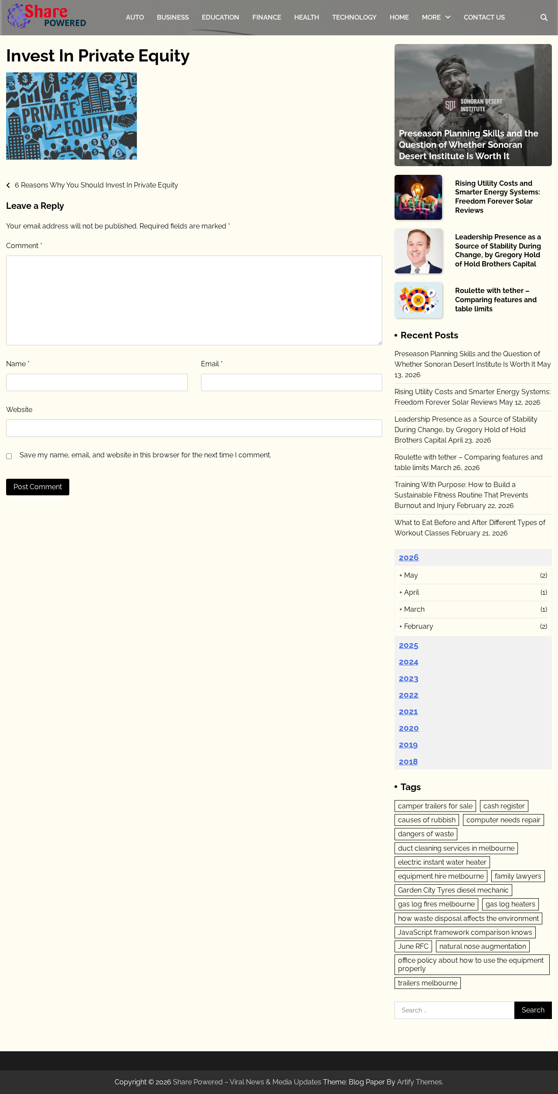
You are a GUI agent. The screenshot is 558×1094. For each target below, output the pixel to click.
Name (18, 364)
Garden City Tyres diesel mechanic (453, 890)
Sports (432, 38)
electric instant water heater (442, 862)
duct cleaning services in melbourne (456, 848)
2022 (408, 694)
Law (428, 72)
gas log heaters (510, 904)
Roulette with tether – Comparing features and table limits (496, 299)
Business (173, 17)
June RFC (413, 946)
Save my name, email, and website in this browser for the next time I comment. (145, 455)
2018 (408, 761)
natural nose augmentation (482, 946)
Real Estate (439, 89)
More (431, 17)
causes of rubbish (427, 820)
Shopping (436, 107)
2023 (408, 678)
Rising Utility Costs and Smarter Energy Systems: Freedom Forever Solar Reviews (497, 197)
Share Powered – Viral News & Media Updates (247, 1082)
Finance (266, 17)
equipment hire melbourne (441, 876)
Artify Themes (419, 1082)
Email (212, 364)
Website (19, 410)
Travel (431, 55)
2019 (408, 744)
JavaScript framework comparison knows (465, 932)
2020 (409, 728)
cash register (504, 806)
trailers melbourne (427, 983)
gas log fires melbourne (436, 904)
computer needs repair (503, 820)
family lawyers (518, 876)
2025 (408, 645)
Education (220, 17)
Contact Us (484, 17)
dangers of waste (426, 834)
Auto (135, 17)
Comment (24, 246)
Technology (354, 17)
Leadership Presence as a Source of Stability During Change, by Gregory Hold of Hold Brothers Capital (498, 250)
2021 (408, 711)
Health (306, 17)
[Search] (544, 17)
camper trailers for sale (435, 806)
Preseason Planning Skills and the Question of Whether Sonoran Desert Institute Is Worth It (468, 144)
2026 (409, 557)
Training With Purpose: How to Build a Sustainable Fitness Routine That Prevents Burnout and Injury (461, 495)
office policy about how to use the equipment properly (471, 964)
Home (399, 17)
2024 (408, 661)
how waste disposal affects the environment (468, 918)
